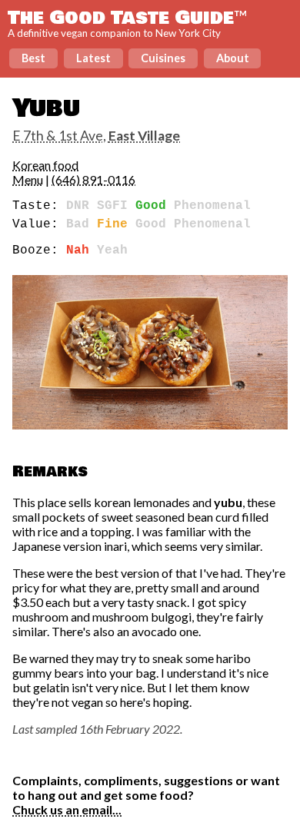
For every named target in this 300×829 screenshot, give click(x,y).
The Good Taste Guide (127, 18)
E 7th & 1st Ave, (96, 136)
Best (33, 58)
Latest (93, 58)
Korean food (45, 165)
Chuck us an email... (67, 809)
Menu (27, 179)
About (232, 58)
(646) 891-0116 (93, 179)
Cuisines (163, 58)
